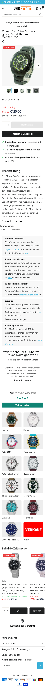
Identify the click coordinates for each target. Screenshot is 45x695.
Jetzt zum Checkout (22, 134)
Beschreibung (11, 171)
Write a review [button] (22, 405)
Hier (39, 312)
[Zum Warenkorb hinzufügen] (19, 610)
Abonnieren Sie (40, 665)
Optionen (37, 611)
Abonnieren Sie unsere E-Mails (17, 660)
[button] (38, 65)
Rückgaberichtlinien (28, 294)
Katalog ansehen (3, 8)
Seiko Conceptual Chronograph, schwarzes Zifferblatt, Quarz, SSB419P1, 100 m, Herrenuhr (14, 589)
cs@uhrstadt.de (12, 249)
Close (22, 638)
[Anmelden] (37, 8)
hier (26, 253)
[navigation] (9, 90)
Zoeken (40, 14)
